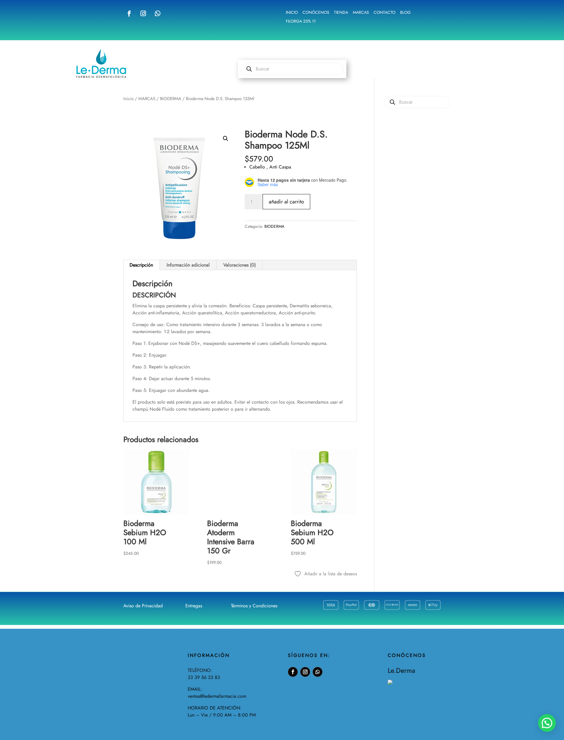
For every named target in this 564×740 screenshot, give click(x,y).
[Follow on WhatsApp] (157, 13)
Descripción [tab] (141, 265)
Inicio (292, 12)
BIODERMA (170, 98)
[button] (225, 138)
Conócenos (316, 12)
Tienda (341, 12)
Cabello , (259, 166)
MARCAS (146, 98)
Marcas (361, 12)
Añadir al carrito (286, 201)
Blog (405, 12)
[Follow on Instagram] (143, 13)
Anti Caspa (280, 166)
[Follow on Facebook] (129, 13)
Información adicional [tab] (188, 265)
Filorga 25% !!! (301, 21)
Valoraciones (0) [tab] (239, 265)
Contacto (384, 12)
